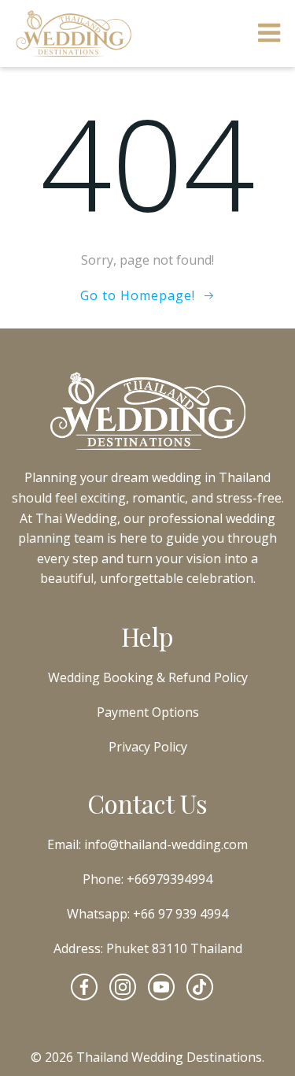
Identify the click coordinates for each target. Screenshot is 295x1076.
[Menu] (269, 33)
